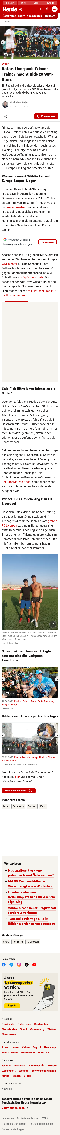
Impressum (8, 1118)
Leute (15, 1047)
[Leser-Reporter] (40, 9)
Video (27, 1076)
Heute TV (43, 1052)
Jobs (36, 2)
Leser (6, 806)
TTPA (45, 1118)
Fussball (32, 806)
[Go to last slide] (3, 42)
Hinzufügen (47, 242)
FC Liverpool (33, 941)
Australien (18, 941)
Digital (37, 1047)
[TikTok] (27, 964)
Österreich (9, 16)
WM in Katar (9, 264)
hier (17, 776)
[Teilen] (5, 116)
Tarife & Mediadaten (28, 1118)
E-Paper (10, 2)
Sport (21, 16)
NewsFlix (50, 2)
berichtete (32, 277)
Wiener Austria (16, 207)
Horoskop (50, 1047)
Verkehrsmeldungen (44, 1070)
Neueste (50, 16)
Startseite (6, 22)
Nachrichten (9, 1029)
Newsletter (9, 1034)
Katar (43, 806)
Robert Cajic (21, 102)
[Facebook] (4, 964)
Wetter (51, 1029)
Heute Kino (28, 1052)
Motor (5, 1076)
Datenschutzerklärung (14, 1124)
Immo (23, 2)
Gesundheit (9, 1070)
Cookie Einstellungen (13, 1129)
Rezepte (52, 1065)
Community (18, 806)
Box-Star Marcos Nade (16, 482)
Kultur (26, 1047)
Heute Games (10, 1052)
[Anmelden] (47, 9)
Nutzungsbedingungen (41, 1124)
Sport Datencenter (13, 1065)
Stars (5, 1047)
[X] (11, 964)
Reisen (16, 1076)
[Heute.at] (10, 9)
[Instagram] (19, 964)
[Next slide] (57, 42)
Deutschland (41, 1024)
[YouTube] (34, 964)
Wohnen (23, 1070)
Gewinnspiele (36, 1065)
